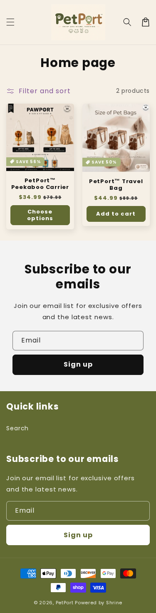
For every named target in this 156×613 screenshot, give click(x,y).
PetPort (65, 602)
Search (17, 428)
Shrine (114, 602)
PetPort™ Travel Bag (116, 184)
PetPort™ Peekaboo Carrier (40, 184)
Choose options (40, 215)
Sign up (78, 364)
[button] (10, 22)
